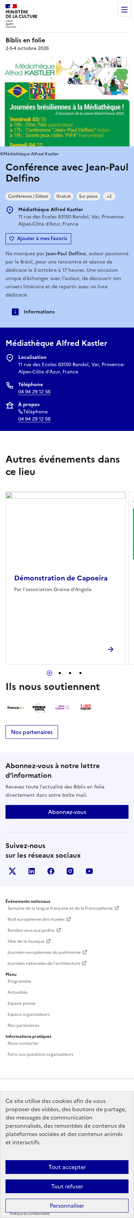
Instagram (70, 871)
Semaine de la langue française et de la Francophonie (60, 908)
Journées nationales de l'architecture (44, 963)
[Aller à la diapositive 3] (70, 673)
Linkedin (31, 871)
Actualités (17, 992)
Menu (124, 10)
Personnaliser (67, 1205)
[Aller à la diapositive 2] (60, 673)
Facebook (51, 871)
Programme (19, 981)
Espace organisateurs (28, 1014)
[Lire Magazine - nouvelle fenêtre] (86, 707)
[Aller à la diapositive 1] (49, 673)
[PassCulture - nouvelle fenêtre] (62, 707)
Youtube (89, 871)
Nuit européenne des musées (36, 919)
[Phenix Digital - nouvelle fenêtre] (39, 707)
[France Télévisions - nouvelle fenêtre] (15, 707)
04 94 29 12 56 (34, 391)
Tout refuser (67, 1186)
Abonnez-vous (67, 812)
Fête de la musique (26, 941)
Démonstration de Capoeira (61, 578)
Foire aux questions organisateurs (40, 1054)
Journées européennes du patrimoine (44, 952)
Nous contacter (23, 1043)
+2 (109, 196)
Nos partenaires (32, 732)
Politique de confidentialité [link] (29, 1213)
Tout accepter (67, 1167)
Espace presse (21, 1003)
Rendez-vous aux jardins (31, 930)
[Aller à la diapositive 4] (80, 673)
